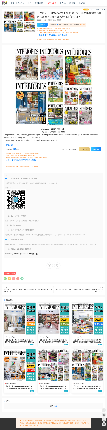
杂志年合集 (20, 3)
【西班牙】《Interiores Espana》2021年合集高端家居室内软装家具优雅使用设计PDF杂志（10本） (53, 387)
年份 (29, 3)
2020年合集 (77, 351)
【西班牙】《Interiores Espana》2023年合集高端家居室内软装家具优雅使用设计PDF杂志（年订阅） (87, 341)
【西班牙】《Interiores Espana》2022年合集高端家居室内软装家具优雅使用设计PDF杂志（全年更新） (19, 387)
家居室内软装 (52, 20)
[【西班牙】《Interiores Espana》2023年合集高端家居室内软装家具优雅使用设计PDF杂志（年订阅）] (87, 318)
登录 (55, 406)
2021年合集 (43, 351)
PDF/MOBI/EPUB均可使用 (21, 254)
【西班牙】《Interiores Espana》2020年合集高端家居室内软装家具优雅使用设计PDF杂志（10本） (87, 387)
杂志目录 (82, 3)
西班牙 (59, 20)
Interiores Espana (10, 273)
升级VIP (82, 24)
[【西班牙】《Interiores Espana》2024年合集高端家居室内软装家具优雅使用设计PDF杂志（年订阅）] (53, 318)
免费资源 (71, 3)
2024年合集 (43, 305)
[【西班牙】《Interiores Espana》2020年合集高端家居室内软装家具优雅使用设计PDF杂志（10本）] (87, 365)
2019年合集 (42, 20)
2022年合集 (9, 351)
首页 (12, 3)
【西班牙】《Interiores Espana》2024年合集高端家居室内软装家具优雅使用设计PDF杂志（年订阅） (53, 341)
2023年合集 (77, 305)
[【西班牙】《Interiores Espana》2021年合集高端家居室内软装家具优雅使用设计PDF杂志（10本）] (53, 365)
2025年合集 (9, 305)
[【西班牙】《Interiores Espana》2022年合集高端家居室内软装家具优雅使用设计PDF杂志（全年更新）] (20, 365)
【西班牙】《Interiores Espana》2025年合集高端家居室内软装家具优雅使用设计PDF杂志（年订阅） (19, 341)
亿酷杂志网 (5, 3)
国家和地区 (39, 3)
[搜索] (92, 9)
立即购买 (42, 25)
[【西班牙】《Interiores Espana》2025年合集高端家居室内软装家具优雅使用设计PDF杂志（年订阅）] (20, 318)
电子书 (62, 3)
